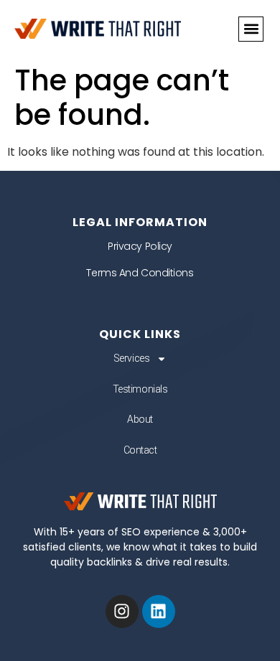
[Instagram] (122, 611)
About (140, 419)
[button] (250, 29)
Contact (140, 450)
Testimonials (140, 389)
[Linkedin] (158, 611)
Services (131, 358)
